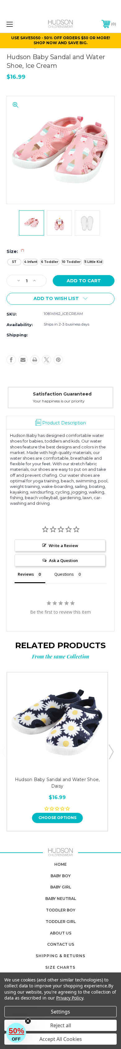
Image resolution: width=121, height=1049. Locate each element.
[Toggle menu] (17, 24)
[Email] (23, 359)
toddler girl (61, 921)
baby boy (61, 875)
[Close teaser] (28, 1021)
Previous (4, 751)
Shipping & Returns (60, 955)
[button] (16, 1033)
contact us (60, 944)
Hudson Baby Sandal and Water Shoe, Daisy (57, 783)
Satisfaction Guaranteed (62, 394)
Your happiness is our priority (59, 401)
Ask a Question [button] (63, 560)
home (60, 864)
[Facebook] (11, 359)
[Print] (34, 359)
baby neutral (60, 898)
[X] (46, 359)
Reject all (60, 1025)
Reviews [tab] (26, 574)
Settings (60, 1011)
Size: (15, 251)
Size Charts (60, 967)
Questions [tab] (64, 574)
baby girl (60, 887)
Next (111, 751)
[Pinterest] (58, 359)
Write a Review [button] (63, 545)
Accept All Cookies (60, 1039)
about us (60, 933)
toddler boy (60, 910)
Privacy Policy (69, 998)
